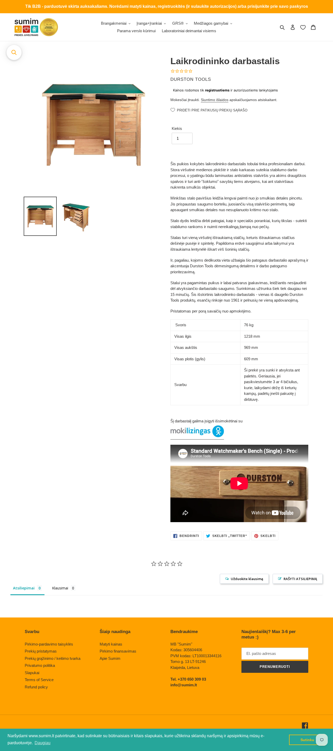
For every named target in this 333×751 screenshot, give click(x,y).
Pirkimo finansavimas (118, 651)
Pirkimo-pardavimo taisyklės (49, 644)
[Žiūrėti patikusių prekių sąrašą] (303, 27)
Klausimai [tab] (60, 588)
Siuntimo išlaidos (214, 100)
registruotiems (217, 90)
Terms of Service (39, 679)
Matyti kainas (111, 644)
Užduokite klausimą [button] (247, 578)
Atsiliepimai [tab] (24, 588)
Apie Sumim (110, 658)
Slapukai (32, 672)
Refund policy (36, 687)
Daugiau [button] (42, 743)
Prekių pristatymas (41, 651)
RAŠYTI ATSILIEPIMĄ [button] (300, 578)
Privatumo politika (40, 665)
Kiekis (177, 128)
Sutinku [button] (307, 740)
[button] (14, 52)
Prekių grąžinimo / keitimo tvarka (52, 658)
